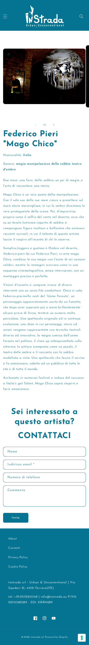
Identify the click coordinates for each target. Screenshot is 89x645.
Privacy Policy (18, 557)
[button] (5, 16)
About (12, 538)
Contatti (14, 548)
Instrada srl (37, 637)
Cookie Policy (18, 566)
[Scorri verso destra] (53, 124)
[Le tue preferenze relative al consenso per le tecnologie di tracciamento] (82, 638)
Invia (16, 517)
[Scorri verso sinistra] (35, 124)
